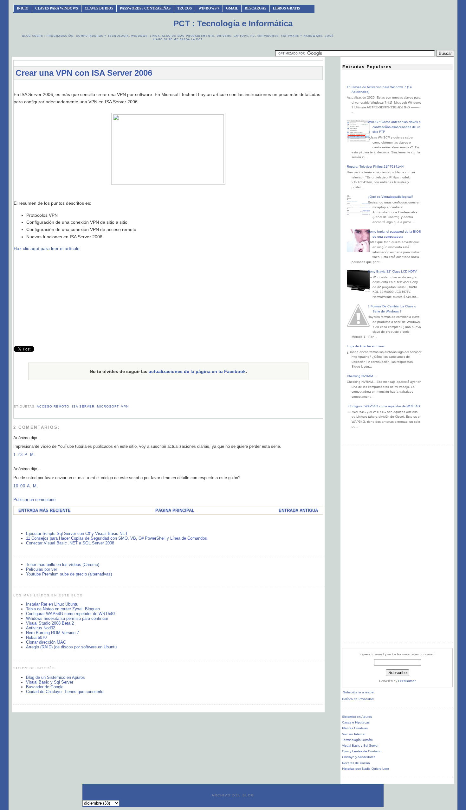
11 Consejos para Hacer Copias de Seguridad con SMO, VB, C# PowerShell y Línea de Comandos (116, 538)
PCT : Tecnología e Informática (233, 23)
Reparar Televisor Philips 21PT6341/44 (375, 166)
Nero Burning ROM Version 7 (52, 632)
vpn (125, 406)
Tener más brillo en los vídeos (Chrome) (62, 564)
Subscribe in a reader (358, 692)
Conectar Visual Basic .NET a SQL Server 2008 (70, 543)
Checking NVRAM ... (362, 376)
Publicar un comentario (34, 499)
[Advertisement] (168, 87)
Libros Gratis (286, 8)
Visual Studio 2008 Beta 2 (50, 623)
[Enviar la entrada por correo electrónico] (14, 399)
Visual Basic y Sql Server (49, 682)
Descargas (255, 8)
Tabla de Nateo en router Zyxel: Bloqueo (63, 609)
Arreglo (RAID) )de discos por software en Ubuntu (71, 647)
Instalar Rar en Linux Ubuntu (52, 604)
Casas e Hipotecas (356, 722)
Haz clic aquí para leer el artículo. (47, 248)
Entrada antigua (298, 510)
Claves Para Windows (56, 8)
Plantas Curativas (355, 728)
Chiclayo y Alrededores (358, 757)
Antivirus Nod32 (40, 628)
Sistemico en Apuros (357, 716)
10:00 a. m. (26, 486)
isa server (83, 406)
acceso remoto (53, 406)
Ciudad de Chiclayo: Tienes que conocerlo (64, 691)
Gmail (232, 8)
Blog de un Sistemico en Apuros (55, 677)
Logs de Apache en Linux (366, 346)
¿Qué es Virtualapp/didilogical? (390, 196)
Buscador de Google (44, 687)
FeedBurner (407, 681)
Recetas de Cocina (356, 763)
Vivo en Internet (354, 734)
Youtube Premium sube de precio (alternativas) (69, 574)
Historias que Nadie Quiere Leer (365, 768)
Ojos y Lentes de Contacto (361, 751)
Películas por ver (41, 569)
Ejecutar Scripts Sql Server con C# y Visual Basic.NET (77, 533)
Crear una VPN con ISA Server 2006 (84, 73)
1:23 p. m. (24, 454)
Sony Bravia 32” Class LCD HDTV (392, 271)
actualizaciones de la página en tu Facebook (197, 371)
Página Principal (174, 510)
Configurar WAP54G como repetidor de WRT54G (70, 613)
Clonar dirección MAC (46, 642)
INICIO (23, 8)
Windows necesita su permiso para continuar (67, 618)
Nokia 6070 (36, 637)
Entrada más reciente (44, 510)
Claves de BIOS (99, 8)
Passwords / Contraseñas (145, 8)
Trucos (184, 8)
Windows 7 (208, 8)
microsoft (108, 406)
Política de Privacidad (358, 699)
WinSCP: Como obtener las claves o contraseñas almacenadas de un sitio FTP (394, 126)
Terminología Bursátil (357, 740)
